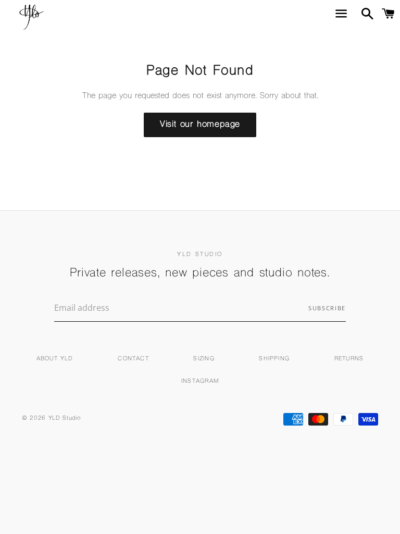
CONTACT (133, 359)
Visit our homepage (200, 124)
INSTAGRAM (200, 381)
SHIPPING (274, 359)
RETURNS (349, 359)
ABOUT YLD (54, 359)
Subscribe (327, 308)
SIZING (203, 359)
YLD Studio (64, 418)
